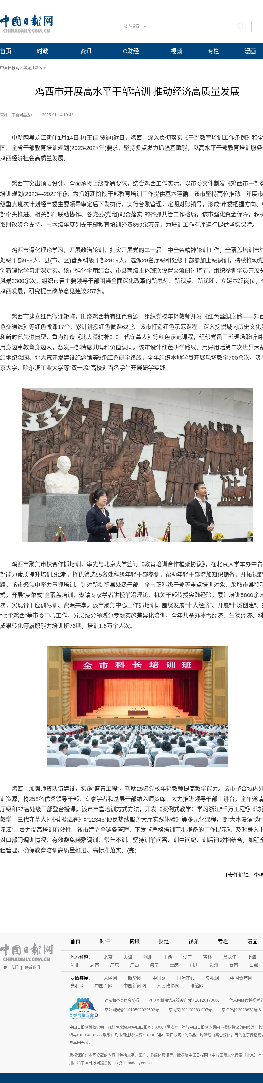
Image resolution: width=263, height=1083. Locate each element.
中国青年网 (241, 978)
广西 (134, 964)
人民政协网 (168, 985)
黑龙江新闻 (33, 68)
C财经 (131, 51)
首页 (6, 51)
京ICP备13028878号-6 (241, 1010)
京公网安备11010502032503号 (132, 1010)
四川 (194, 964)
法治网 (197, 985)
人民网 (110, 978)
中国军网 (104, 985)
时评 (105, 941)
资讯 (86, 51)
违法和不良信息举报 (122, 1000)
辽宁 (187, 957)
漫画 (250, 51)
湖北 (74, 964)
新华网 (134, 978)
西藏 (253, 964)
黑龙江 (229, 957)
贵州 (213, 964)
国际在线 (186, 978)
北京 (108, 957)
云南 (233, 964)
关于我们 (11, 967)
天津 (127, 957)
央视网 (212, 978)
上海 (251, 957)
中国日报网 (9, 68)
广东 (114, 964)
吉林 (207, 957)
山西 (167, 957)
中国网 (159, 978)
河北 (147, 957)
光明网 (77, 985)
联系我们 (32, 967)
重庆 (174, 964)
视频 (176, 51)
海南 (154, 964)
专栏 (213, 51)
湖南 (94, 964)
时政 (42, 51)
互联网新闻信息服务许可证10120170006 (184, 1000)
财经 (164, 941)
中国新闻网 (134, 985)
